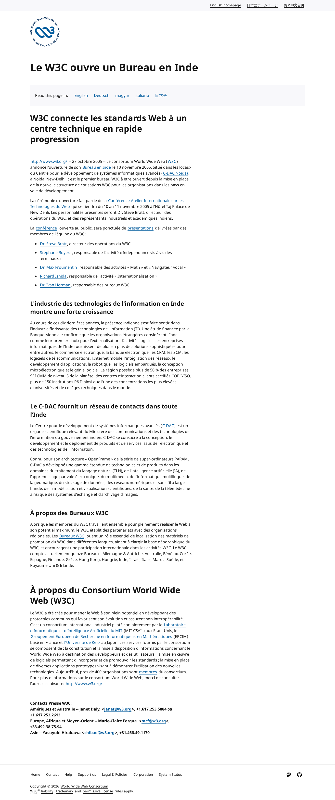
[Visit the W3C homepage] (45, 32)
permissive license (98, 791)
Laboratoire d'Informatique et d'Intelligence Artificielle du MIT (108, 628)
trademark (64, 791)
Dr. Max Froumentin (58, 267)
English (81, 96)
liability (47, 791)
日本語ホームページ (262, 5)
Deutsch (101, 96)
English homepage (226, 5)
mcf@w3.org (154, 721)
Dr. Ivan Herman (55, 285)
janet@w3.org (117, 709)
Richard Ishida (53, 276)
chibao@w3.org (99, 733)
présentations (141, 228)
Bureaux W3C (71, 536)
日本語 (161, 96)
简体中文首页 (294, 5)
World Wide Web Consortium (84, 786)
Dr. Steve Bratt (53, 244)
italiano (142, 96)
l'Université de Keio (82, 643)
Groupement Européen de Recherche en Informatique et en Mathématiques (101, 637)
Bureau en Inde (96, 167)
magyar (122, 96)
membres (148, 672)
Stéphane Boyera (56, 253)
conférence (46, 228)
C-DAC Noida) (175, 173)
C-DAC (168, 426)
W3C (172, 162)
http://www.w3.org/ (49, 162)
